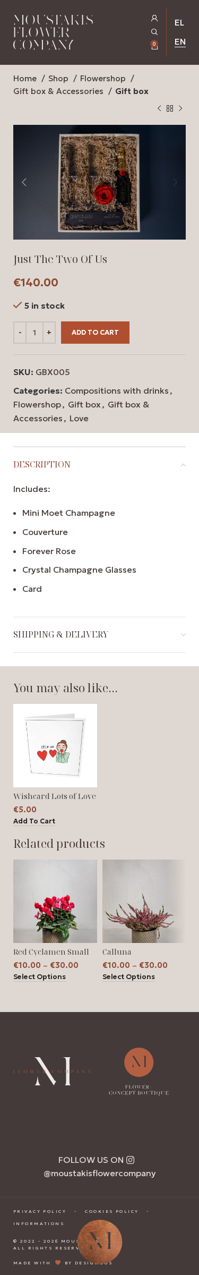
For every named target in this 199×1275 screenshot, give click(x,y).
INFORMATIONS (38, 1223)
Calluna (117, 952)
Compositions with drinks (117, 390)
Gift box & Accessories (59, 91)
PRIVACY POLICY (39, 1211)
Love (79, 418)
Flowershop (104, 78)
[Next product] (180, 109)
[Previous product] (159, 109)
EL (179, 22)
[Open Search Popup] (154, 32)
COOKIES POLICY (112, 1211)
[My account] (154, 18)
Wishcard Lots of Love (54, 796)
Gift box (132, 91)
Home (26, 78)
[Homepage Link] (53, 34)
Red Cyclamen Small (51, 952)
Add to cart (95, 332)
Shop (59, 78)
